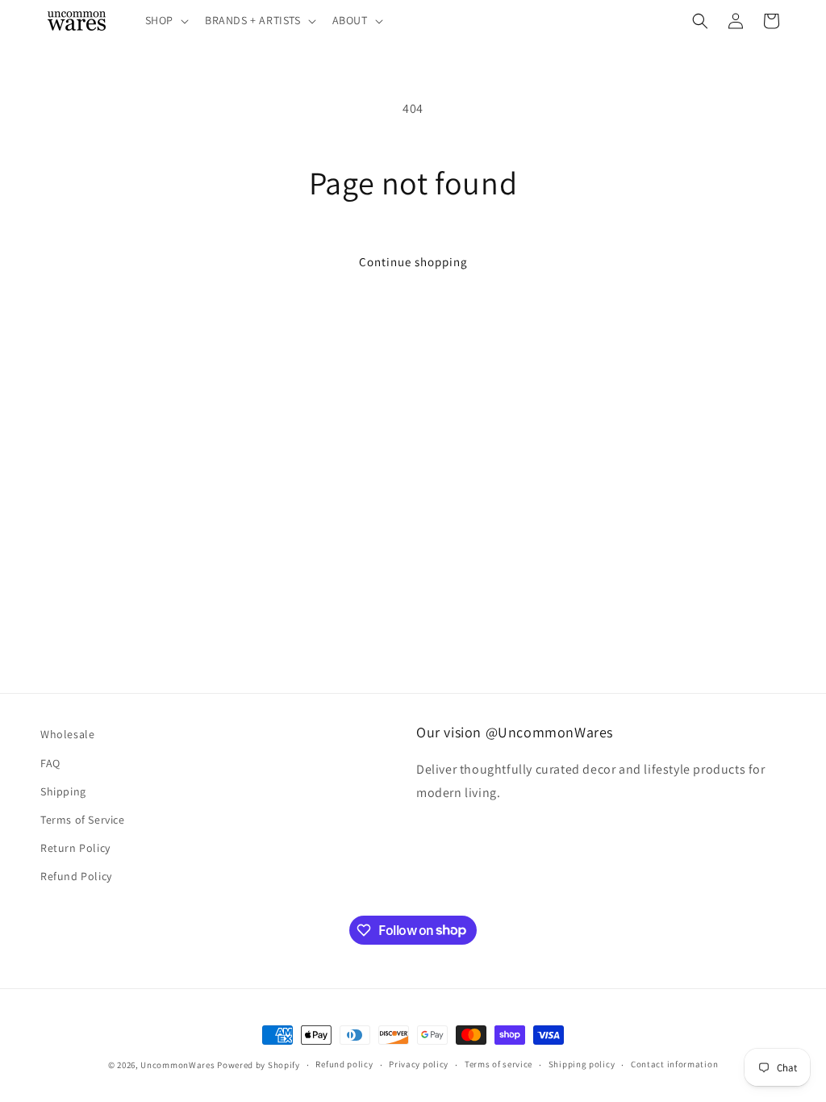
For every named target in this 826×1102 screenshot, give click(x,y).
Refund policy (344, 1064)
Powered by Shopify (258, 1065)
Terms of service (498, 1064)
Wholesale (67, 734)
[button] (165, 20)
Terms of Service (82, 819)
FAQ (50, 763)
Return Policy (75, 848)
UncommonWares (177, 1065)
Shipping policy (582, 1064)
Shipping (63, 791)
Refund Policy (76, 876)
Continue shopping (413, 261)
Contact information (674, 1064)
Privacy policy (418, 1064)
